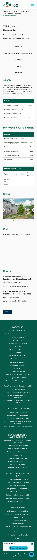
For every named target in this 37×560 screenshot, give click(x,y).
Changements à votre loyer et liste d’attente (17, 423)
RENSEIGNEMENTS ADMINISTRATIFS (17, 436)
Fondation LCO (18, 524)
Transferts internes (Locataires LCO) (18, 386)
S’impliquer (17, 340)
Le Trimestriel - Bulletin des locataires (17, 396)
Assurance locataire (17, 365)
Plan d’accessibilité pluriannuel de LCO (17, 528)
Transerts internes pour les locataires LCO (17, 428)
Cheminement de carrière (18, 479)
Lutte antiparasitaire (18, 362)
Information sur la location (18, 53)
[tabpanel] (18, 208)
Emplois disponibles (18, 485)
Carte (18, 66)
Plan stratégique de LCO (17, 461)
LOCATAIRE (17, 327)
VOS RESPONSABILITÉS (17, 356)
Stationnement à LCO (17, 349)
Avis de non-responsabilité (17, 511)
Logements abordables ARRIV (17, 418)
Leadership (17, 455)
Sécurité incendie (18, 359)
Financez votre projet (17, 337)
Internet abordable (17, 389)
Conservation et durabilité (18, 445)
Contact (18, 73)
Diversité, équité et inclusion (18, 449)
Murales (18, 346)
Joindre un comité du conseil (17, 498)
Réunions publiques (17, 464)
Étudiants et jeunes (17, 492)
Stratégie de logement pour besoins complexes (18, 441)
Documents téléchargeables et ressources (18, 382)
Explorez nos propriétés (12, 14)
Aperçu (18, 47)
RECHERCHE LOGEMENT (18, 409)
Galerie (18, 60)
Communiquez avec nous (18, 520)
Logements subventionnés (17, 415)
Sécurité (18, 353)
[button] (3, 210)
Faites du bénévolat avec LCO (17, 495)
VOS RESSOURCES (17, 371)
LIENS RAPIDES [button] (17, 508)
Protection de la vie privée (18, 535)
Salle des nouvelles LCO (18, 458)
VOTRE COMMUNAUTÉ (18, 331)
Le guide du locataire (18, 378)
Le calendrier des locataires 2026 (17, 375)
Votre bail (17, 368)
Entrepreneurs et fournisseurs (17, 489)
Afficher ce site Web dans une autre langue (17, 401)
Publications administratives (18, 452)
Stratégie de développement (18, 467)
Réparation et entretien (18, 343)
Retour (7, 312)
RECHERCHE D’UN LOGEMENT (15, 12)
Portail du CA (18, 517)
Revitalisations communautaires (17, 334)
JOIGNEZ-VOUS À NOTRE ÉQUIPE (17, 475)
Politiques (18, 532)
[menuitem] (18, 367)
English (18, 538)
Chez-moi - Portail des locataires (17, 392)
